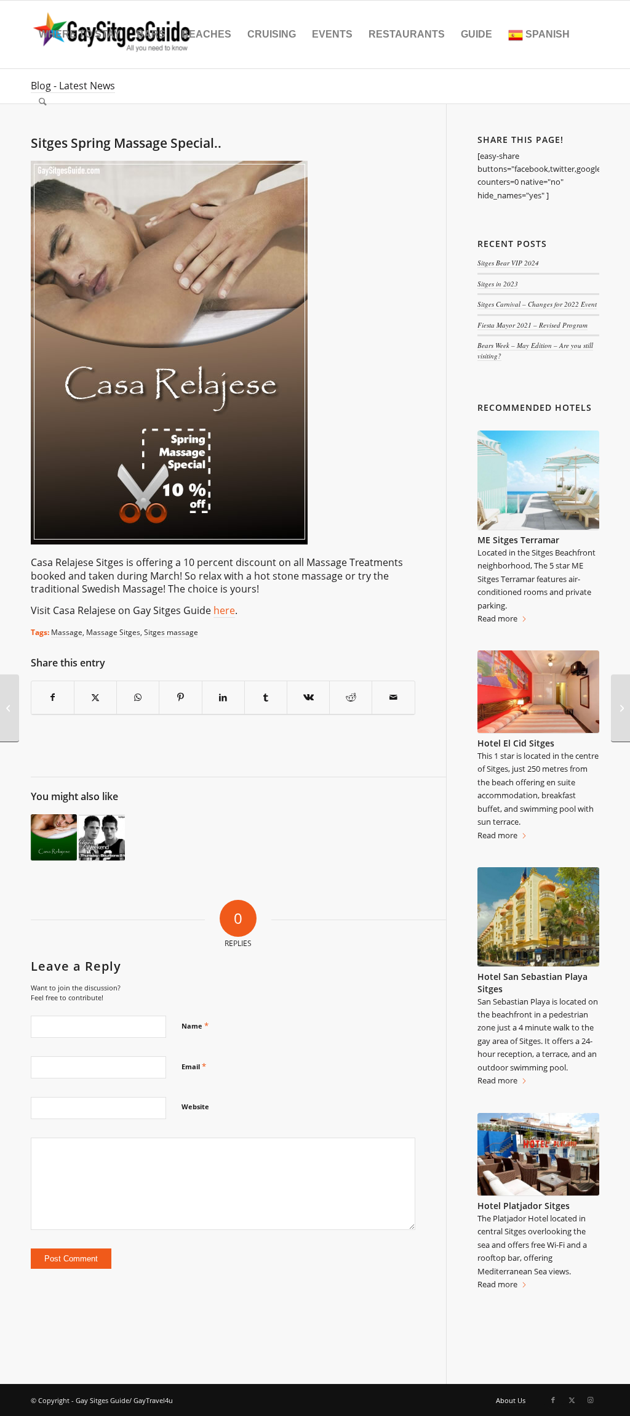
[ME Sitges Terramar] (538, 480)
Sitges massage (171, 632)
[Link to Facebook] (553, 1400)
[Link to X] (571, 1400)
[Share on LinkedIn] (223, 697)
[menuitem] (80, 34)
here (224, 610)
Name (195, 1025)
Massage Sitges (113, 632)
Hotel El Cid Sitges (515, 743)
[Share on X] (95, 697)
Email (193, 1066)
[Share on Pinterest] (180, 697)
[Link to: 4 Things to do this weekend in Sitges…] (102, 837)
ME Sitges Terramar (518, 540)
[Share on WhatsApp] (138, 697)
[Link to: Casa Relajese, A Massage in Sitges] (54, 837)
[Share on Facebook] (52, 697)
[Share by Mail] (393, 697)
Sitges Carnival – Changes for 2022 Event (537, 304)
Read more (497, 618)
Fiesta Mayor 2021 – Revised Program (532, 325)
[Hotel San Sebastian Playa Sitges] (538, 916)
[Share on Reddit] (351, 697)
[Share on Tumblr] (266, 697)
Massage (66, 632)
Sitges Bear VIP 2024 (508, 262)
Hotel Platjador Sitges (523, 1206)
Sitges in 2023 (497, 283)
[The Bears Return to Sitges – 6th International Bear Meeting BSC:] (620, 708)
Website (195, 1106)
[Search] (43, 102)
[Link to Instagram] (590, 1400)
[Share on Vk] (308, 697)
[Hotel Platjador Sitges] (538, 1154)
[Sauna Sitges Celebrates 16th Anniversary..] (9, 708)
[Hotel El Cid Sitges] (538, 692)
